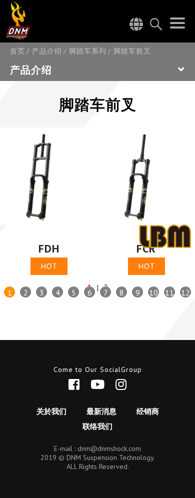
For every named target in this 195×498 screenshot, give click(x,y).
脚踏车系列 (87, 51)
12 (185, 293)
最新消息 (101, 411)
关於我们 (51, 411)
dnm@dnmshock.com (109, 448)
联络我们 (97, 426)
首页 (17, 51)
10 (153, 293)
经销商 (147, 411)
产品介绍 (47, 51)
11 (169, 293)
